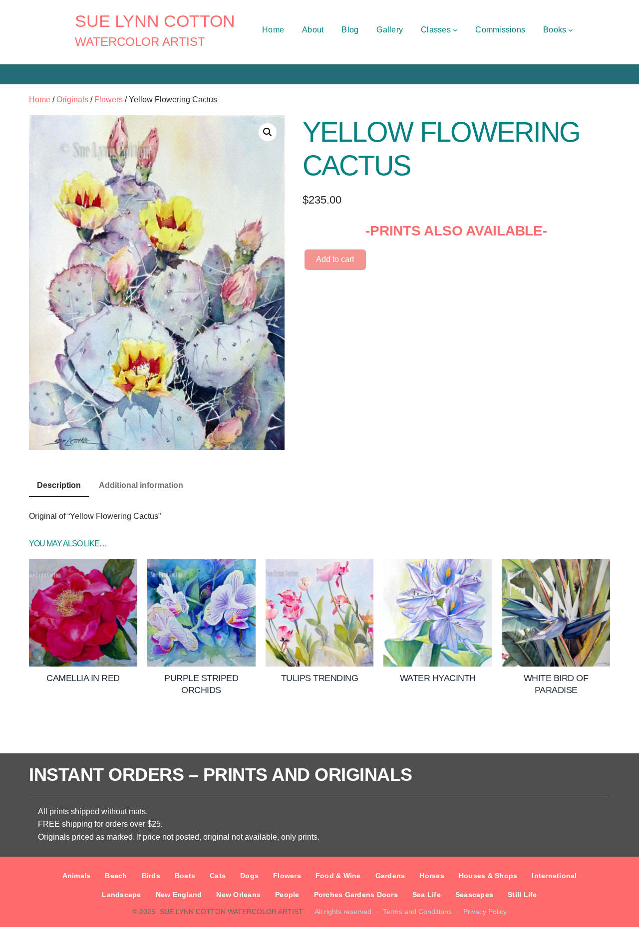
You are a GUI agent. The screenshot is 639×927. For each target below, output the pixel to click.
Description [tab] (59, 485)
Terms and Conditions (417, 912)
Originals (72, 99)
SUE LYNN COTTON (155, 20)
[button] (268, 132)
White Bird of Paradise (556, 684)
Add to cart (335, 259)
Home (39, 99)
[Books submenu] (570, 29)
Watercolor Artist (140, 41)
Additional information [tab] (141, 485)
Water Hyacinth (438, 678)
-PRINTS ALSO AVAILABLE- (456, 230)
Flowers (108, 99)
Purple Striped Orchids (201, 684)
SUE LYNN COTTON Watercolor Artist (231, 912)
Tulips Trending (319, 678)
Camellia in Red (83, 678)
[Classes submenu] (455, 29)
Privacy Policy (485, 912)
